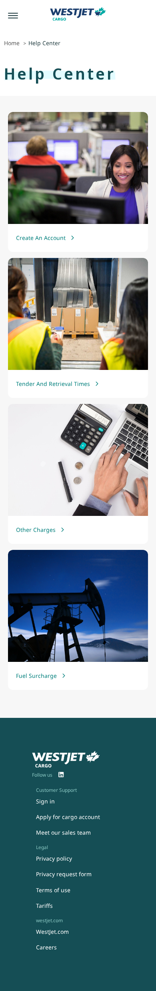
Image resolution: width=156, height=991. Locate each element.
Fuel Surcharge (36, 675)
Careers (46, 947)
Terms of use (53, 890)
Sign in (45, 801)
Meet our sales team (63, 832)
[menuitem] (61, 775)
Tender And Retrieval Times (53, 384)
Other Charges (36, 529)
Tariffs (44, 905)
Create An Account (41, 238)
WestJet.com (52, 931)
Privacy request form (64, 874)
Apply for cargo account (68, 817)
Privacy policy (54, 858)
